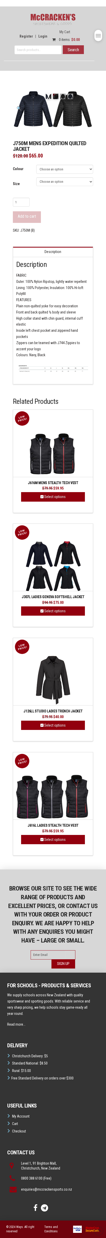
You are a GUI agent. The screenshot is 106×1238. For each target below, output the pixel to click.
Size (16, 184)
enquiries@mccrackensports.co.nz (46, 1189)
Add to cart (27, 216)
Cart (15, 1124)
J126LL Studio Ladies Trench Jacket (52, 711)
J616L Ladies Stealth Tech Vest (53, 825)
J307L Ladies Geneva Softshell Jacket (53, 597)
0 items (69, 40)
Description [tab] (53, 252)
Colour (18, 169)
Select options (54, 497)
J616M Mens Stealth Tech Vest (53, 483)
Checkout (19, 1131)
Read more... (16, 1024)
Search (73, 49)
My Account (21, 1116)
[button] (98, 35)
